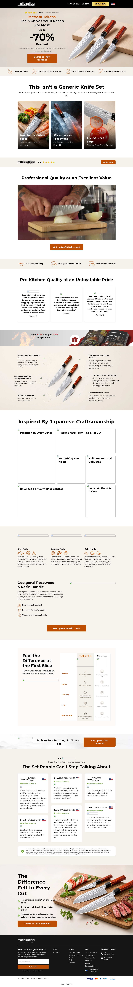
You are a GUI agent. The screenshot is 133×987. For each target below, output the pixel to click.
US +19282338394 (109, 954)
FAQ (70, 960)
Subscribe (33, 967)
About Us (88, 961)
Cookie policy (89, 966)
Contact (72, 963)
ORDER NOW (100, 4)
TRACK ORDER (74, 4)
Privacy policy (90, 955)
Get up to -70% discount (42, 58)
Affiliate (87, 963)
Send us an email (108, 958)
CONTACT (86, 4)
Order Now (108, 162)
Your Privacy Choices (94, 970)
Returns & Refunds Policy (76, 956)
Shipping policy (90, 958)
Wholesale (56, 952)
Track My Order (74, 952)
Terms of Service (91, 952)
